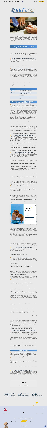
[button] (35, 205)
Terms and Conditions (29, 219)
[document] (23, 214)
